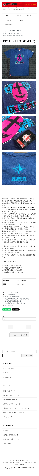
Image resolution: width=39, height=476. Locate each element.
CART (21, 20)
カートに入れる (20, 334)
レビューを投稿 (10, 294)
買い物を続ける (10, 305)
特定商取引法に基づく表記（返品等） (17, 299)
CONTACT (9, 20)
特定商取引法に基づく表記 (11, 462)
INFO (29, 16)
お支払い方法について (10, 435)
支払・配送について (22, 460)
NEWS (19, 16)
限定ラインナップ (9, 391)
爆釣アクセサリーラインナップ (13, 412)
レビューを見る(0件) (12, 292)
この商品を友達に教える (13, 301)
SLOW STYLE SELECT (15, 33)
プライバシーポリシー (29, 462)
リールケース (7, 417)
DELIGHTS (12, 31)
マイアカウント (8, 443)
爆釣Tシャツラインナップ (16, 35)
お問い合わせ (19, 464)
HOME (8, 16)
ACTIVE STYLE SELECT (11, 395)
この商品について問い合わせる (15, 303)
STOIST (6, 373)
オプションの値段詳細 (12, 296)
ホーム (4, 31)
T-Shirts (19, 31)
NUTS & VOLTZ (8, 368)
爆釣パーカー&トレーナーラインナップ (16, 408)
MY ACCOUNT (9, 24)
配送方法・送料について (11, 439)
